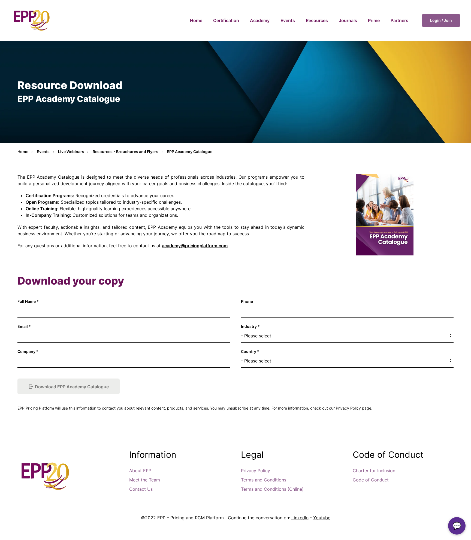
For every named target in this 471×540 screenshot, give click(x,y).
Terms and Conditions (263, 480)
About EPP (140, 470)
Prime (374, 20)
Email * (24, 326)
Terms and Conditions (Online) (272, 489)
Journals (348, 20)
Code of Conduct (371, 480)
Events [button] (287, 20)
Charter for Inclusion (374, 470)
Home (196, 20)
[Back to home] (31, 20)
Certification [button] (226, 20)
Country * (250, 351)
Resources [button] (317, 20)
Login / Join (441, 20)
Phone (247, 301)
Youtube (321, 517)
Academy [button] (260, 20)
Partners (399, 20)
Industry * (250, 326)
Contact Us (141, 489)
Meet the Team (144, 480)
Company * (27, 351)
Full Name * (28, 301)
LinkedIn (300, 517)
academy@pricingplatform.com (195, 245)
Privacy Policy (255, 470)
